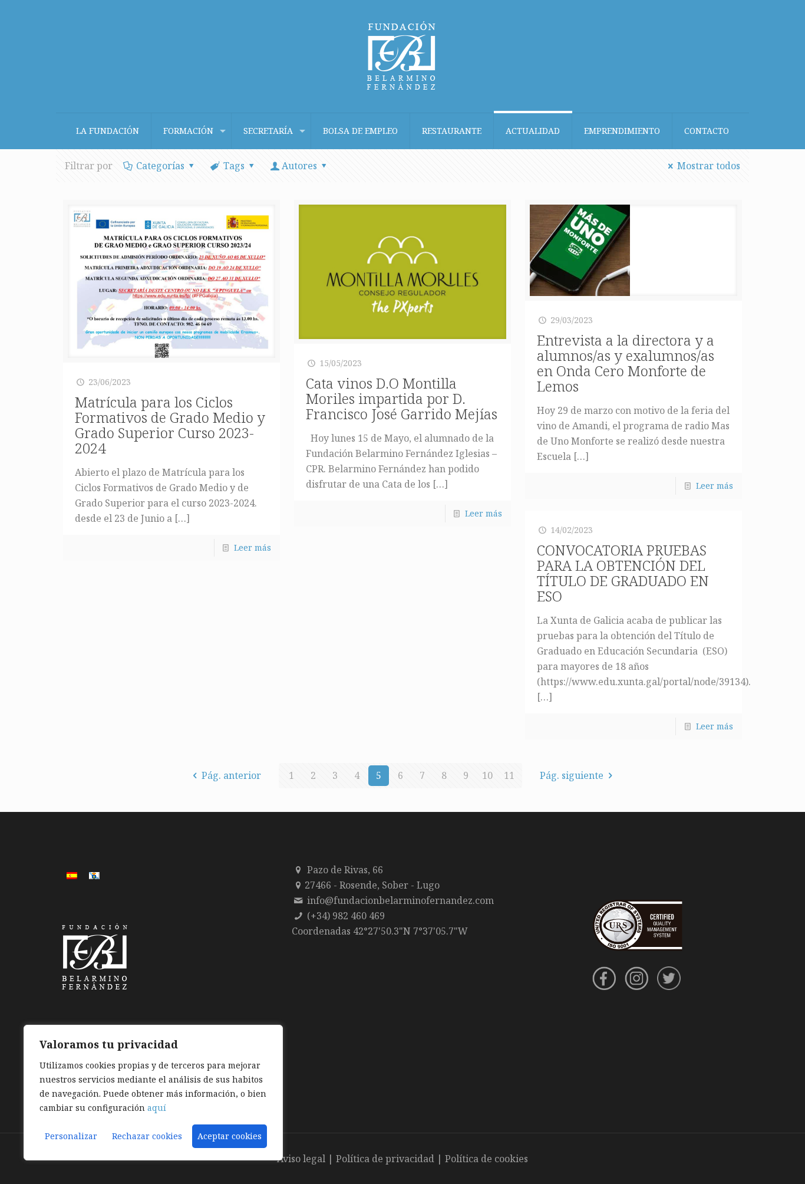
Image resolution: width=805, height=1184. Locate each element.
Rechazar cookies (147, 1136)
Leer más (252, 547)
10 (487, 775)
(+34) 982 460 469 (346, 915)
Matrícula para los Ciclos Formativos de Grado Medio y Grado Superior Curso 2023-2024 (170, 425)
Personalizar (71, 1136)
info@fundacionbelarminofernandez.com (400, 900)
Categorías (160, 165)
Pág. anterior (231, 775)
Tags (234, 165)
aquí (156, 1107)
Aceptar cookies (229, 1136)
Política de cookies (486, 1158)
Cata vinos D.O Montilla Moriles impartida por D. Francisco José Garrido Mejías (401, 398)
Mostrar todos (708, 165)
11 (509, 775)
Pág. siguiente (571, 775)
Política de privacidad (385, 1158)
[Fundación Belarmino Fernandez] (402, 56)
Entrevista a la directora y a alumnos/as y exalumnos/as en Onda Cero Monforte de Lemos (625, 363)
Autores (299, 165)
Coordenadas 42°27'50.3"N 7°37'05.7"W (380, 931)
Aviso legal (301, 1158)
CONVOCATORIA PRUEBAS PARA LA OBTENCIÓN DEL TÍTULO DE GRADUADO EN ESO (623, 573)
